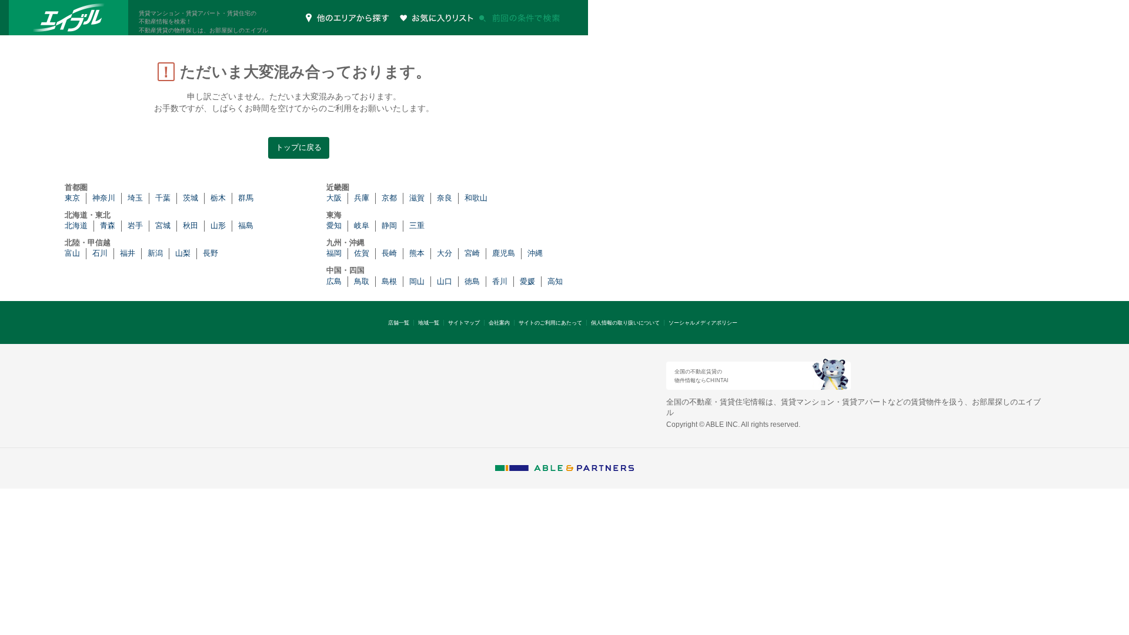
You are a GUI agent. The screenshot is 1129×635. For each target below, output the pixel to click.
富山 (72, 253)
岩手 (135, 225)
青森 (107, 225)
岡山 (417, 281)
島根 (389, 281)
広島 (334, 281)
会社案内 (499, 323)
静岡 (389, 225)
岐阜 (361, 225)
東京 (72, 197)
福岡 (334, 253)
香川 (499, 281)
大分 (444, 253)
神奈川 (103, 197)
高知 (555, 281)
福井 (127, 253)
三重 (417, 225)
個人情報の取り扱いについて (625, 323)
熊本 (417, 253)
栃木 (218, 197)
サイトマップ (464, 323)
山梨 (183, 253)
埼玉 (135, 197)
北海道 (76, 225)
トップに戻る (299, 147)
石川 (100, 253)
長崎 (389, 253)
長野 (210, 253)
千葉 (163, 197)
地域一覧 (428, 323)
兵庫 (361, 197)
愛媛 (527, 281)
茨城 (190, 197)
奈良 (444, 197)
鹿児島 (503, 253)
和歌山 (476, 197)
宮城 (163, 225)
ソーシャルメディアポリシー (703, 323)
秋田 (190, 225)
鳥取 (361, 281)
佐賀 (361, 253)
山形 (218, 225)
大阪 (334, 197)
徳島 (472, 281)
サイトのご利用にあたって (550, 323)
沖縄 (535, 253)
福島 (245, 225)
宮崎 (472, 253)
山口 (444, 281)
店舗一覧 (398, 323)
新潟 (155, 253)
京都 (389, 197)
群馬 (245, 197)
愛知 (334, 225)
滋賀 (417, 197)
